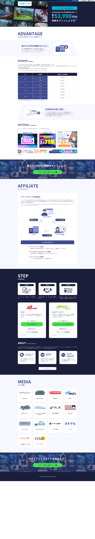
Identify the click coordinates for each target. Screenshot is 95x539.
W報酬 (64, 315)
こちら (26, 335)
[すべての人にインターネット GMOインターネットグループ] (88, 0)
